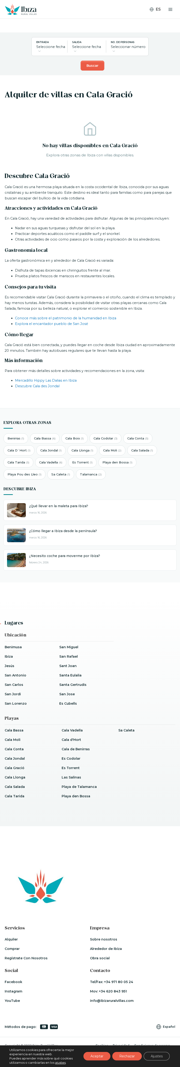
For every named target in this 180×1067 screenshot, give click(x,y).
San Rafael (68, 656)
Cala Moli (112, 450)
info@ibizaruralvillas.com (112, 1001)
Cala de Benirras (76, 749)
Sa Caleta (60, 474)
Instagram (13, 991)
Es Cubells (68, 703)
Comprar (12, 949)
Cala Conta (137, 438)
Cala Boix (74, 438)
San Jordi (13, 694)
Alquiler (11, 939)
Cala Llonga (82, 450)
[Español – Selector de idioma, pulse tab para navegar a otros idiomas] (157, 9)
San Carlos (14, 685)
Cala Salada (142, 450)
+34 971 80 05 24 (118, 982)
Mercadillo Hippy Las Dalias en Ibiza (46, 380)
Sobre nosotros (103, 939)
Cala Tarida (18, 462)
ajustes (60, 1062)
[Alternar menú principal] (170, 9)
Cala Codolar (105, 438)
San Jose (67, 694)
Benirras (16, 438)
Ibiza (9, 656)
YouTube (12, 1001)
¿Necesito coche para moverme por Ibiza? (64, 556)
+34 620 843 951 (113, 991)
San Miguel (68, 647)
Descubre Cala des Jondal (37, 386)
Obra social (100, 958)
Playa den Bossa (117, 462)
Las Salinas (71, 777)
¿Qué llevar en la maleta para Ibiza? (58, 506)
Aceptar (96, 1056)
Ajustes (157, 1056)
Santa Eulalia (70, 675)
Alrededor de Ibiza (106, 949)
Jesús (9, 666)
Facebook (13, 982)
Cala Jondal (51, 450)
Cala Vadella (50, 462)
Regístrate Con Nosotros (26, 958)
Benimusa (13, 647)
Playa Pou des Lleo (24, 474)
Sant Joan (68, 666)
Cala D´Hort (19, 450)
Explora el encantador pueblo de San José (51, 324)
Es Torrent (82, 462)
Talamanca (91, 474)
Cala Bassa (45, 438)
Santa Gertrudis (72, 685)
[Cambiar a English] (157, 17)
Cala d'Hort (71, 740)
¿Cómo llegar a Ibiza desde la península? (63, 531)
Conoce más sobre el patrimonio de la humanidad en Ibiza (65, 318)
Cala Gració (14, 768)
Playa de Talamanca (79, 787)
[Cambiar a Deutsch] (157, 23)
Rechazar (127, 1056)
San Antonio (15, 675)
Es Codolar (71, 758)
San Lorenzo (16, 703)
